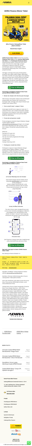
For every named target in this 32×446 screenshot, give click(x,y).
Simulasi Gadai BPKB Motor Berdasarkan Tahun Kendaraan (12, 356)
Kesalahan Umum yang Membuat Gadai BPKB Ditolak (12, 363)
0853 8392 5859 (11, 393)
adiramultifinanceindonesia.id (10, 124)
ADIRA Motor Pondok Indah (7, 332)
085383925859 (15, 181)
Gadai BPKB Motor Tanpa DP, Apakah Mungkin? (11, 369)
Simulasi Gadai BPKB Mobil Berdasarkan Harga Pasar (11, 350)
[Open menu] (29, 3)
